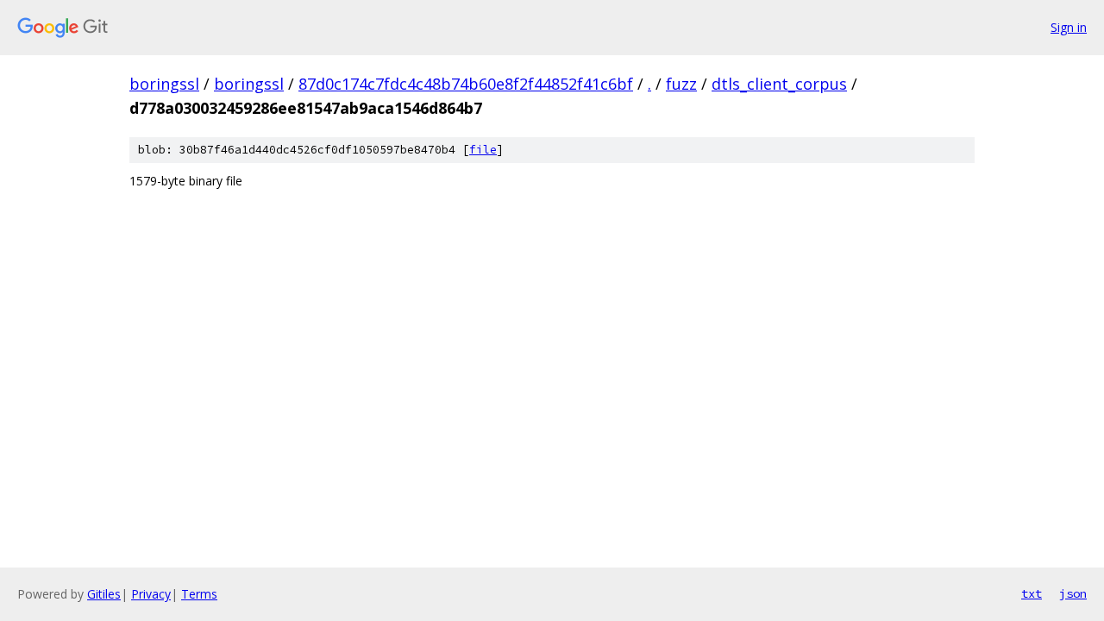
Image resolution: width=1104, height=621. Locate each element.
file (483, 149)
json (1073, 593)
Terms (199, 594)
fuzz (681, 83)
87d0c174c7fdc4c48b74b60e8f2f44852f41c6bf (465, 83)
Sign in (1069, 27)
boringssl (164, 83)
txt (1031, 593)
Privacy (151, 594)
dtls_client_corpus (779, 83)
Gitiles (104, 594)
